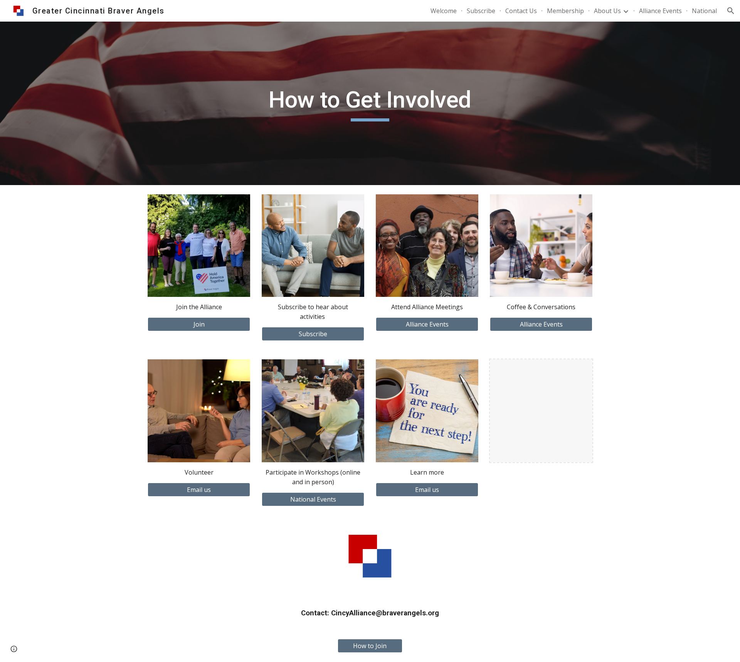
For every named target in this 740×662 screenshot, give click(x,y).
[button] (731, 11)
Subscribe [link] (481, 11)
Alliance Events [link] (660, 11)
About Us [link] (607, 11)
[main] (370, 103)
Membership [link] (565, 11)
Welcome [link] (444, 11)
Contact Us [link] (521, 11)
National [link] (704, 11)
